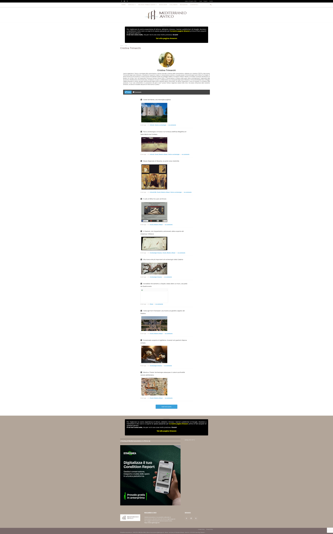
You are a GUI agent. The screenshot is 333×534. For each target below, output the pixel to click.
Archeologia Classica (156, 252)
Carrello (211, 1)
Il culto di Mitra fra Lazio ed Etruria (154, 199)
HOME (123, 4)
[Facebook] (121, 1)
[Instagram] (124, 1)
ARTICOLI (131, 4)
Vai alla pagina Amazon (166, 38)
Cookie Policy (201, 529)
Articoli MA (153, 192)
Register (205, 1)
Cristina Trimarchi (166, 70)
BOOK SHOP (163, 4)
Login (200, 1)
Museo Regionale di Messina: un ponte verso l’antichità (161, 161)
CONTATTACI (194, 4)
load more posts (166, 406)
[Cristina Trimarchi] (166, 59)
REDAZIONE (184, 4)
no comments (172, 125)
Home (121, 45)
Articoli (152, 125)
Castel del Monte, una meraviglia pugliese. (157, 99)
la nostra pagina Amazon (180, 31)
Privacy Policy (209, 529)
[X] (127, 1)
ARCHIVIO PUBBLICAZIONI (146, 4)
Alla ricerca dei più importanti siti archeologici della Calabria (163, 259)
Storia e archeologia (160, 125)
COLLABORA (173, 4)
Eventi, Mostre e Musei (161, 154)
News (151, 304)
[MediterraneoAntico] (166, 15)
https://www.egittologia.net (152, 522)
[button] (211, 5)
